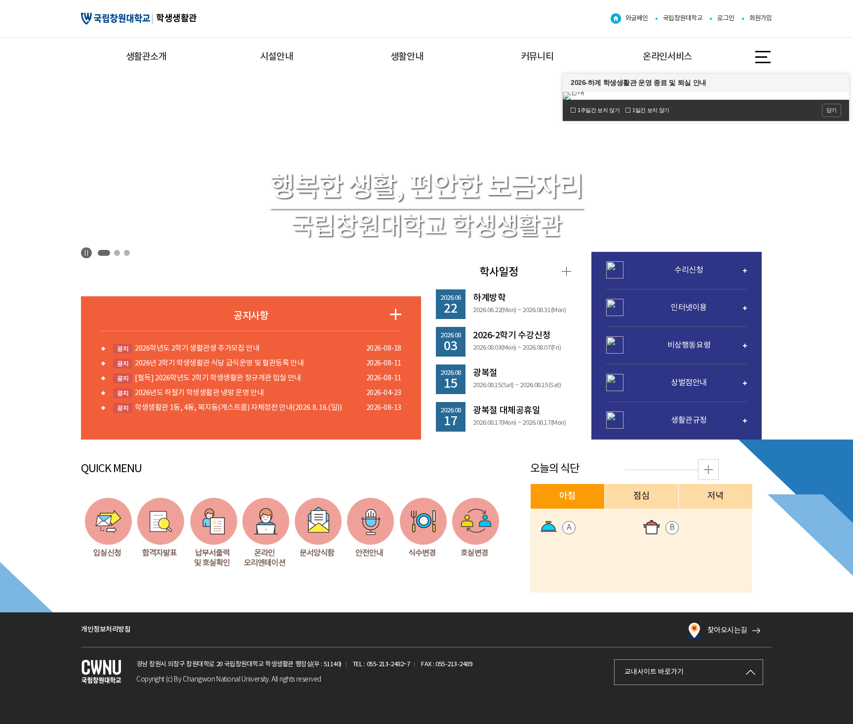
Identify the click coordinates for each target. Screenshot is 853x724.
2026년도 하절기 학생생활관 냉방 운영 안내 (190, 393)
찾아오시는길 (727, 630)
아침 (567, 496)
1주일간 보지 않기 (599, 110)
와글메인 (636, 18)
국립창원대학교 (683, 18)
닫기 (831, 110)
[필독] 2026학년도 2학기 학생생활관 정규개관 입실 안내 (209, 378)
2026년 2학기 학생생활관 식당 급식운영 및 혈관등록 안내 (210, 363)
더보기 (395, 314)
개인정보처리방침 (105, 629)
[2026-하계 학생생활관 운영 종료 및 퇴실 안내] (706, 96)
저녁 (715, 496)
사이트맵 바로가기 (763, 57)
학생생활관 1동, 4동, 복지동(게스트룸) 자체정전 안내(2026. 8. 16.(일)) (229, 407)
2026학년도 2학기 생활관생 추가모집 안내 (188, 348)
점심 (641, 496)
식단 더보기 (708, 469)
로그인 (726, 18)
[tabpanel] (426, 206)
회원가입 (760, 18)
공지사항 (250, 316)
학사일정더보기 (566, 271)
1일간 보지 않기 (650, 110)
